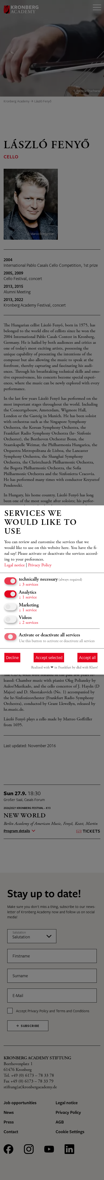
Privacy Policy (40, 565)
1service (28, 598)
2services (28, 623)
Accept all (87, 657)
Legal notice (14, 565)
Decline (12, 657)
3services (28, 585)
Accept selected (49, 657)
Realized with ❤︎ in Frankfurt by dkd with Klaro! (64, 667)
